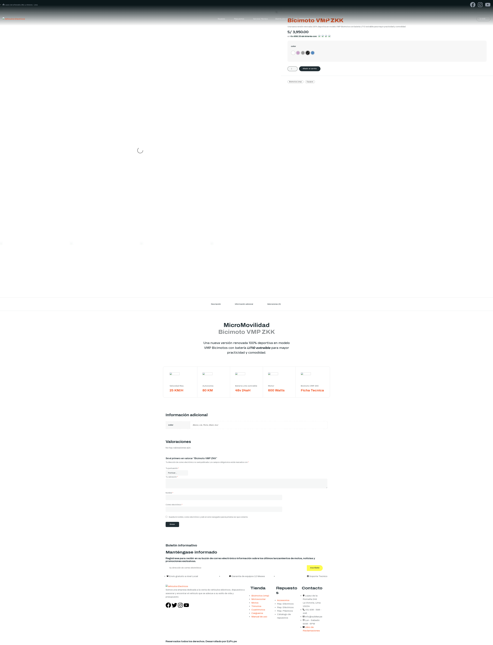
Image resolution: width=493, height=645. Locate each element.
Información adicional (244, 304)
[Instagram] (480, 4)
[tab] (216, 304)
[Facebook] (473, 4)
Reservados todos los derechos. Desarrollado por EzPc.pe (201, 641)
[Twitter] (174, 605)
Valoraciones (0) (274, 304)
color (293, 46)
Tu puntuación (172, 468)
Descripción (216, 304)
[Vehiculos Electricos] (14, 19)
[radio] (293, 53)
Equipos (310, 82)
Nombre (169, 493)
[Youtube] (488, 4)
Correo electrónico (174, 505)
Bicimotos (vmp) (295, 82)
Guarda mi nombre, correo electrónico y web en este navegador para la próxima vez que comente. (208, 517)
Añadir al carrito (310, 69)
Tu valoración (172, 477)
